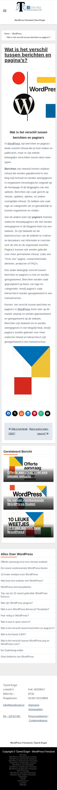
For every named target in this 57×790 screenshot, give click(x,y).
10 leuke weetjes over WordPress (19, 574)
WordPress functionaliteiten (16, 587)
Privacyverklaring (37, 716)
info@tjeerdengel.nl (13, 705)
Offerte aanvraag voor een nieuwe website (24, 562)
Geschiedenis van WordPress (17, 656)
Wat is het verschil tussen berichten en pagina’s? (28, 628)
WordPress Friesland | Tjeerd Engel (30, 20)
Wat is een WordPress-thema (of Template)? (25, 609)
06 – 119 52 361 (11, 716)
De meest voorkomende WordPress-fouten (24, 568)
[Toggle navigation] (4, 11)
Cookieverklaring (38, 720)
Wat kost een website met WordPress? (22, 580)
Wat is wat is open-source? (15, 622)
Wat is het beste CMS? (13, 634)
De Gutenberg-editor (12, 650)
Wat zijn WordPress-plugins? (17, 603)
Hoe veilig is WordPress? (15, 615)
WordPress (13, 143)
